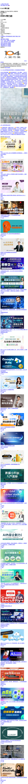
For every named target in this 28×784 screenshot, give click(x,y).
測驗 (4, 5)
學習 (5, 4)
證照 (2, 5)
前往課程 (2, 25)
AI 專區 (2, 4)
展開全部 (2, 30)
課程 (8, 4)
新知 (9, 5)
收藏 (2, 14)
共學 (6, 5)
